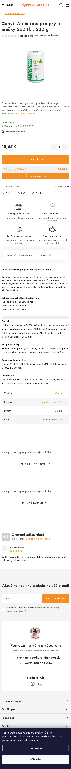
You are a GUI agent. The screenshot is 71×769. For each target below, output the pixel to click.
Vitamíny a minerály (52, 402)
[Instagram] (40, 684)
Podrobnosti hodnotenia (47, 35)
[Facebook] (33, 684)
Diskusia (43, 254)
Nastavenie (35, 748)
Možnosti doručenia (16, 131)
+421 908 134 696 (38, 663)
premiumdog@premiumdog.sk (38, 657)
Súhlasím (35, 759)
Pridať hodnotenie (35, 464)
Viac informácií (28, 113)
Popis (9, 254)
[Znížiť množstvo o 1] (54, 147)
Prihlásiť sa (55, 598)
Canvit (66, 186)
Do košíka (35, 159)
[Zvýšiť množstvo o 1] (65, 147)
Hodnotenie (25, 254)
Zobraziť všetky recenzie (38, 538)
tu (37, 740)
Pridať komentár (35, 503)
